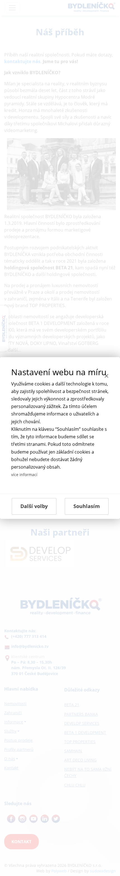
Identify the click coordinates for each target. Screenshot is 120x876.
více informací (24, 474)
